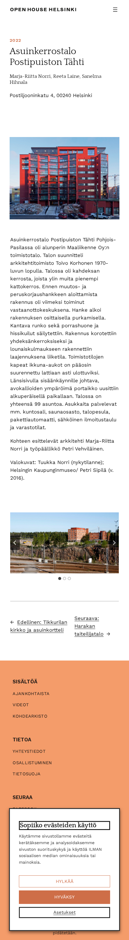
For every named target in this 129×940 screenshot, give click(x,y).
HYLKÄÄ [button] (65, 881)
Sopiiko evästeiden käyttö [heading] (58, 825)
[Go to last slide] (15, 543)
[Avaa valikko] (115, 9)
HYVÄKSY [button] (64, 897)
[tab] (59, 578)
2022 (15, 40)
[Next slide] (114, 543)
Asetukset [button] (64, 912)
